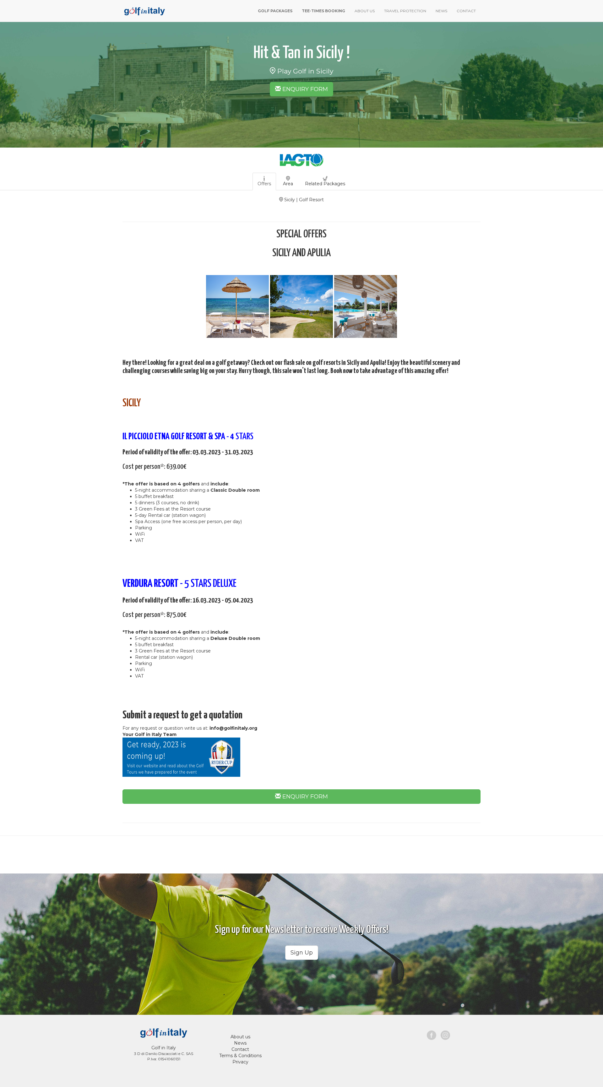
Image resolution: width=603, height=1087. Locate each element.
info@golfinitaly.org (233, 728)
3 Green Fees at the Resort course (173, 509)
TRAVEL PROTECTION (405, 10)
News (240, 1043)
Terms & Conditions (240, 1055)
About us (240, 1037)
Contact (240, 1049)
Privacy (240, 1062)
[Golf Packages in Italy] (143, 10)
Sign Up (302, 952)
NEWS (441, 10)
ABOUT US (365, 10)
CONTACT (466, 10)
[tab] (264, 181)
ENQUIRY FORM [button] (304, 89)
